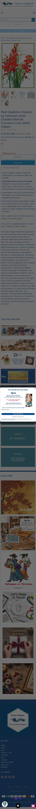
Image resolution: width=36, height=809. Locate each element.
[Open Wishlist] (33, 806)
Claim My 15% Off (18, 414)
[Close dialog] (35, 388)
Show (18, 805)
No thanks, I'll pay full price (18, 416)
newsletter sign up (5, 409)
